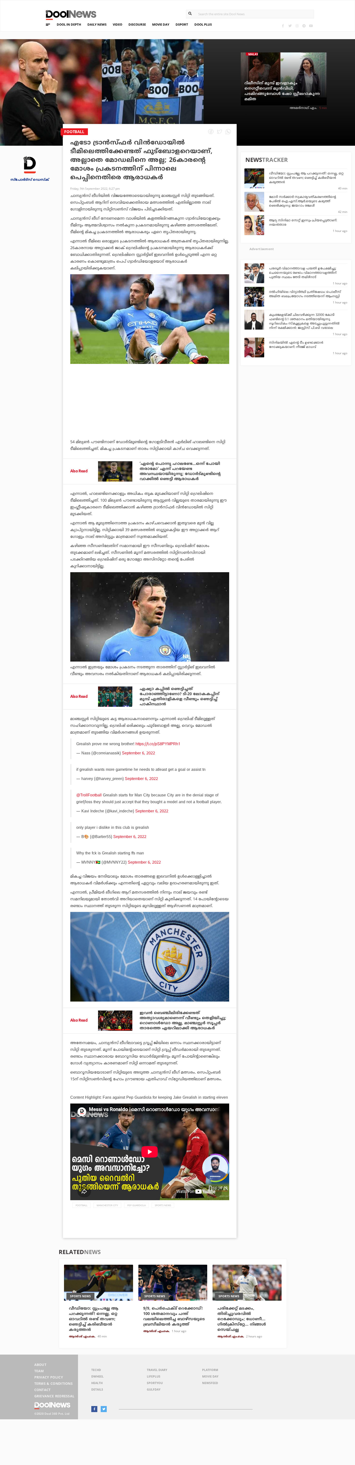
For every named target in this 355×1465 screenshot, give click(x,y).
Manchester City (107, 1205)
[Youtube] (311, 26)
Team (39, 1371)
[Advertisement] (149, 414)
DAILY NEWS (96, 24)
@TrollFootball (89, 795)
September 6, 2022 (138, 753)
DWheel (97, 1376)
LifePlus (153, 1376)
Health (97, 1383)
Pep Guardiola (136, 1205)
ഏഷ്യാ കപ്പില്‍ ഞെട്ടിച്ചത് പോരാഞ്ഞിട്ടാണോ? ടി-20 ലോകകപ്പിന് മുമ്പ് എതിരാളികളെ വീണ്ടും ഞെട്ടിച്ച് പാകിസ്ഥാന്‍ (179, 697)
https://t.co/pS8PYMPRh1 (157, 744)
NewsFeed (210, 1383)
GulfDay (153, 1389)
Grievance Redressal (54, 1396)
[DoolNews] (69, 14)
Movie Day (210, 1376)
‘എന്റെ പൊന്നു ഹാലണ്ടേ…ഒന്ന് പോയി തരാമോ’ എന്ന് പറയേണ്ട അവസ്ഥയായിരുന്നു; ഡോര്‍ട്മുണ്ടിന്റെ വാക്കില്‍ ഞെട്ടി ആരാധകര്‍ (180, 472)
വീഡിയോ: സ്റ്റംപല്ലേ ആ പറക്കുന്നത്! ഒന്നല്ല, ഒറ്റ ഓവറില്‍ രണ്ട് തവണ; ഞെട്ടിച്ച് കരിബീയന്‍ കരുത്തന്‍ (306, 178)
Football (81, 1205)
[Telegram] (304, 26)
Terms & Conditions (53, 1383)
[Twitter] (290, 26)
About (40, 1364)
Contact (42, 1389)
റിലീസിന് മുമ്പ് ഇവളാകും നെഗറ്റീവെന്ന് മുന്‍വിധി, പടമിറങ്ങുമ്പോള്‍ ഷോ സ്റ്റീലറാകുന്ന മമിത (282, 91)
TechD (96, 1370)
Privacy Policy (48, 1377)
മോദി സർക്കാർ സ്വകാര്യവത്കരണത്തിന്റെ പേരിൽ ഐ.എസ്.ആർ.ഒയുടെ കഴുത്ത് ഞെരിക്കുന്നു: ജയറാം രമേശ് (302, 201)
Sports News (163, 1205)
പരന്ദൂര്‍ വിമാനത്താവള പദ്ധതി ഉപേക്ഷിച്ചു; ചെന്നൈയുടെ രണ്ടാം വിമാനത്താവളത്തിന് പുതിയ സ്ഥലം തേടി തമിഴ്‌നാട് (302, 273)
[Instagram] (297, 26)
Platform (210, 1370)
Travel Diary (157, 1370)
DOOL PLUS (203, 24)
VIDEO (117, 24)
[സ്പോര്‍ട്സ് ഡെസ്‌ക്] (29, 164)
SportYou (155, 1383)
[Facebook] (283, 26)
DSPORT (182, 24)
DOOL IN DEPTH (69, 24)
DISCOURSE (137, 24)
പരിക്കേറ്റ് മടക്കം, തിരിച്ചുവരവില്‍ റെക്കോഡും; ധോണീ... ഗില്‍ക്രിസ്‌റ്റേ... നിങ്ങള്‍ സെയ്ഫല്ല (241, 1319)
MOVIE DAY (160, 24)
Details (97, 1389)
